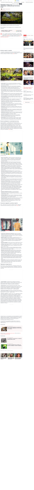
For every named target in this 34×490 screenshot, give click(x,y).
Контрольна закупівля (17, 2)
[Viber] (26, 0)
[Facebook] (25, 0)
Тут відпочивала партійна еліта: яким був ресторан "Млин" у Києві (28, 95)
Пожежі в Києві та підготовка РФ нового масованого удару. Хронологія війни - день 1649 (28, 88)
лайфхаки (8, 35)
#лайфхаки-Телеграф (10, 350)
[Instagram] (30, 0)
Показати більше (27, 102)
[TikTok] (31, 0)
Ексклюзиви (22, 2)
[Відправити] (8, 0)
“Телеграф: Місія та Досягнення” (30, 2)
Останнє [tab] (25, 35)
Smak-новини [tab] (28, 35)
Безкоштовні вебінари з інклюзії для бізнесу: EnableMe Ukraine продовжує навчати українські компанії (28, 99)
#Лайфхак (5, 350)
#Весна (3, 350)
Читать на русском (3, 10)
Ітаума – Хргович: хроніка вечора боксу (28, 39)
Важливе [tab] (32, 35)
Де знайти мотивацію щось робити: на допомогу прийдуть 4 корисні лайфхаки (14, 345)
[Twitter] (29, 0)
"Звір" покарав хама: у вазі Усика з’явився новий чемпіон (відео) (28, 60)
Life (7, 326)
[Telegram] (27, 0)
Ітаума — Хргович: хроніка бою (28, 52)
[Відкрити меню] (1, 0)
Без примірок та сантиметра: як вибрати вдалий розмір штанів (14, 339)
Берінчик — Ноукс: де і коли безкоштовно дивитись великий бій (28, 91)
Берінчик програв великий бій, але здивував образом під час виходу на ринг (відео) (28, 78)
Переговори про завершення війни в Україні (7, 2)
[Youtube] (28, 0)
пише (13, 53)
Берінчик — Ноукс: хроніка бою (28, 69)
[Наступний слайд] (33, 2)
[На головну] (17, 0)
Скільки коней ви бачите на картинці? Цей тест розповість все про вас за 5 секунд (28, 49)
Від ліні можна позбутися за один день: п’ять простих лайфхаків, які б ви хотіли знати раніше (14, 328)
